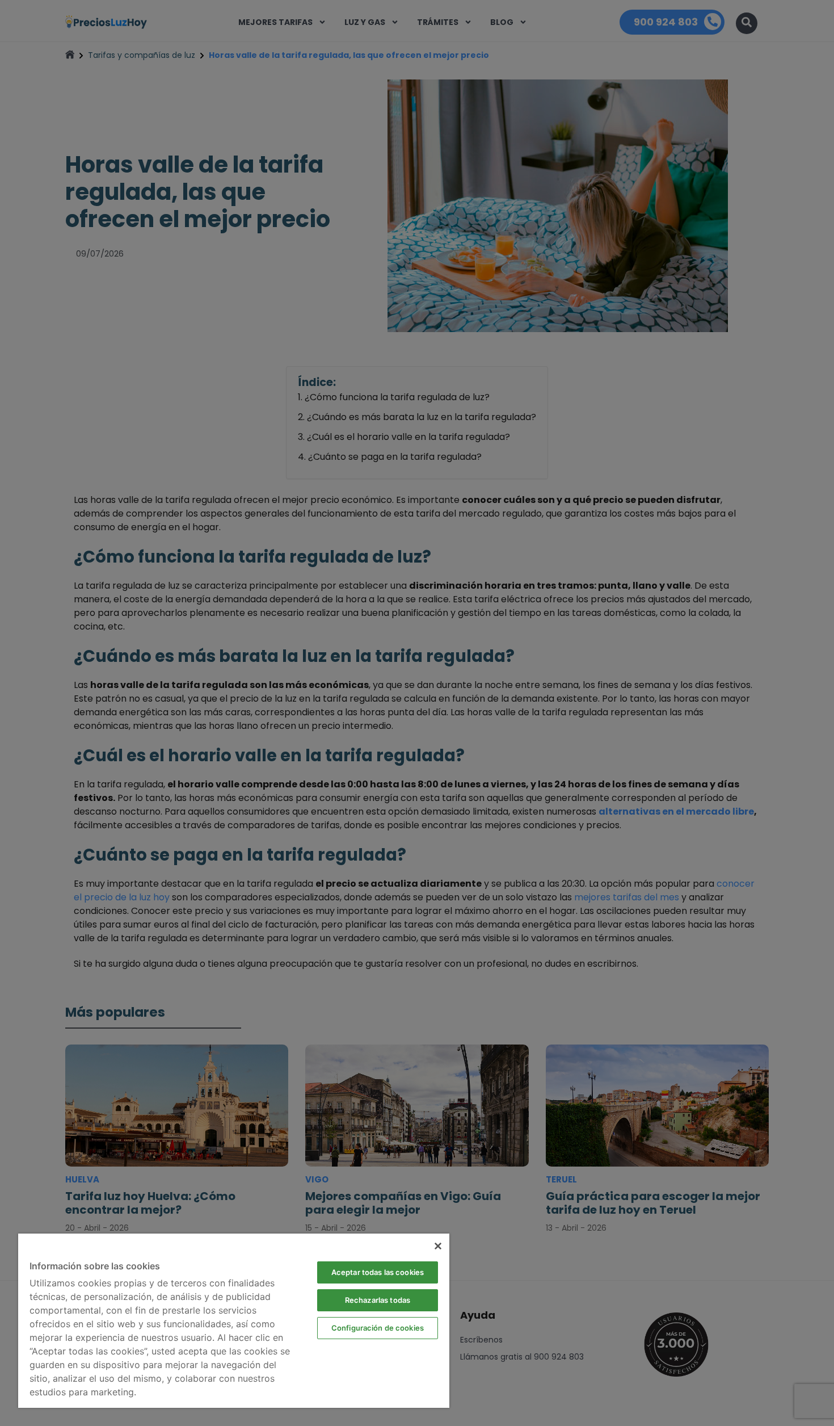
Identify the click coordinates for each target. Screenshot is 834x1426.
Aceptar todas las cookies (377, 1272)
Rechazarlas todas (377, 1300)
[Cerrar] (438, 1246)
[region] (233, 1321)
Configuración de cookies (377, 1327)
